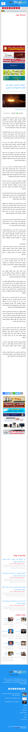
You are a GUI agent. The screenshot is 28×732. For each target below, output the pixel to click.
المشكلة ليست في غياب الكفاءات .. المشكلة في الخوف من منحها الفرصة (20, 636)
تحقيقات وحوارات (23, 712)
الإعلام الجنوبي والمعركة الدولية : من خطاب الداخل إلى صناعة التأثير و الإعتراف (7, 659)
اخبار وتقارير (24, 710)
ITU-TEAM (16, 727)
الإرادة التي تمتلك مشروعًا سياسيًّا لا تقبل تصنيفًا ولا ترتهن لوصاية (7, 636)
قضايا (26, 714)
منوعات (25, 717)
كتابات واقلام (21, 615)
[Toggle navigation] (3, 3)
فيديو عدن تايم (24, 719)
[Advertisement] (14, 492)
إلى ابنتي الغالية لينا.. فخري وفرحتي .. (12, 698)
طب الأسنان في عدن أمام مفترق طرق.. (12, 701)
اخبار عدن (25, 707)
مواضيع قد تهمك (19, 555)
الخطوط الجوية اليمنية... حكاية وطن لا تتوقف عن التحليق (8, 624)
